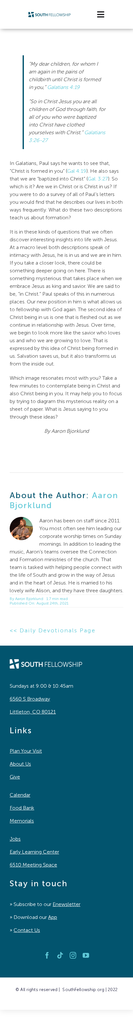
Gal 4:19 (76, 171)
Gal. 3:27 (98, 179)
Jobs (15, 839)
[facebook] (47, 955)
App (52, 917)
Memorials (22, 821)
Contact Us (27, 930)
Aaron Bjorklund (29, 598)
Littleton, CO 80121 (33, 712)
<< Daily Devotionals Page (53, 630)
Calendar (20, 795)
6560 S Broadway (30, 699)
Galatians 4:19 (63, 87)
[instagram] (73, 955)
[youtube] (86, 955)
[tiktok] (60, 955)
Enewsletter (66, 904)
